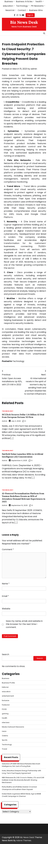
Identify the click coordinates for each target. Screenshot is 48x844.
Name (5, 583)
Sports (4, 740)
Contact (22, 10)
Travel (4, 749)
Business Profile (8, 683)
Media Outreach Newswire (13, 727)
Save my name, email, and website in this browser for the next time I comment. (24, 624)
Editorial (5, 687)
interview (5, 722)
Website (6, 608)
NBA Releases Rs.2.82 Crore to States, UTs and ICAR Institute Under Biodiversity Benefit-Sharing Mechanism (23, 780)
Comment (8, 549)
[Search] (44, 33)
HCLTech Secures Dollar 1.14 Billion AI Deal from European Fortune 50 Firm (23, 416)
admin (34, 68)
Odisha (5, 736)
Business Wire (36, 10)
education (8, 5)
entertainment (8, 696)
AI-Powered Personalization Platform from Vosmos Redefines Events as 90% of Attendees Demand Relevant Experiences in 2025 (23, 497)
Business (8, 1)
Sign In (30, 15)
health (38, 1)
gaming (5, 713)
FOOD (4, 709)
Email (5, 596)
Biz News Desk (24, 22)
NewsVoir (10, 10)
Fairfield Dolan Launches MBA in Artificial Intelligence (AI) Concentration (22, 455)
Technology (22, 5)
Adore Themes (23, 840)
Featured (5, 705)
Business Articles (24, 1)
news (4, 731)
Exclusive (5, 700)
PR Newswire (37, 5)
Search (5, 654)
